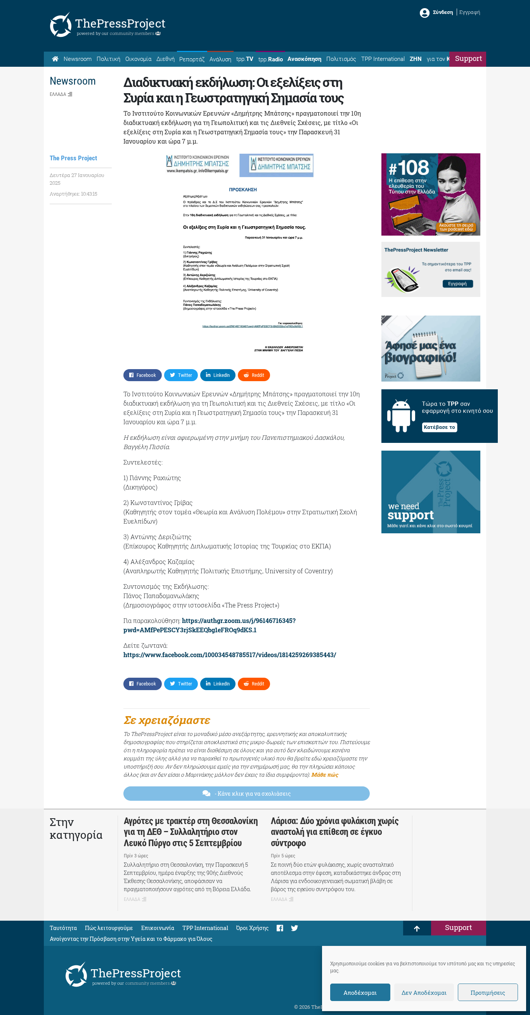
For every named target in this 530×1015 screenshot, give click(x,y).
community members (132, 33)
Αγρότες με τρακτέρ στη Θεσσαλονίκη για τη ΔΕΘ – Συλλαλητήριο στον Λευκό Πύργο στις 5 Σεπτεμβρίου (191, 832)
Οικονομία (138, 59)
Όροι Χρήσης (252, 928)
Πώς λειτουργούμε (109, 928)
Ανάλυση (220, 59)
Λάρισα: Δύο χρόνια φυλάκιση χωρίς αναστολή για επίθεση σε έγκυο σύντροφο (334, 832)
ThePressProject (120, 23)
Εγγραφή (469, 12)
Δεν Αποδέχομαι (424, 992)
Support (468, 58)
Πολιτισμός (341, 59)
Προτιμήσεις (488, 992)
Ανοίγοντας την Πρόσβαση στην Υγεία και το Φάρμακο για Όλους (131, 938)
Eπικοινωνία (157, 928)
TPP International (383, 59)
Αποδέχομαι (360, 992)
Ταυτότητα (63, 928)
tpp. (244, 59)
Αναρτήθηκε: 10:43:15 (73, 193)
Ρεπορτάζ (191, 59)
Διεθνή (165, 59)
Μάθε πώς (324, 774)
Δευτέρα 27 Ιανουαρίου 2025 (77, 179)
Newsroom (78, 59)
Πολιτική (108, 59)
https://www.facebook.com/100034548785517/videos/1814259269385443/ (229, 655)
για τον (446, 59)
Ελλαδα (58, 94)
